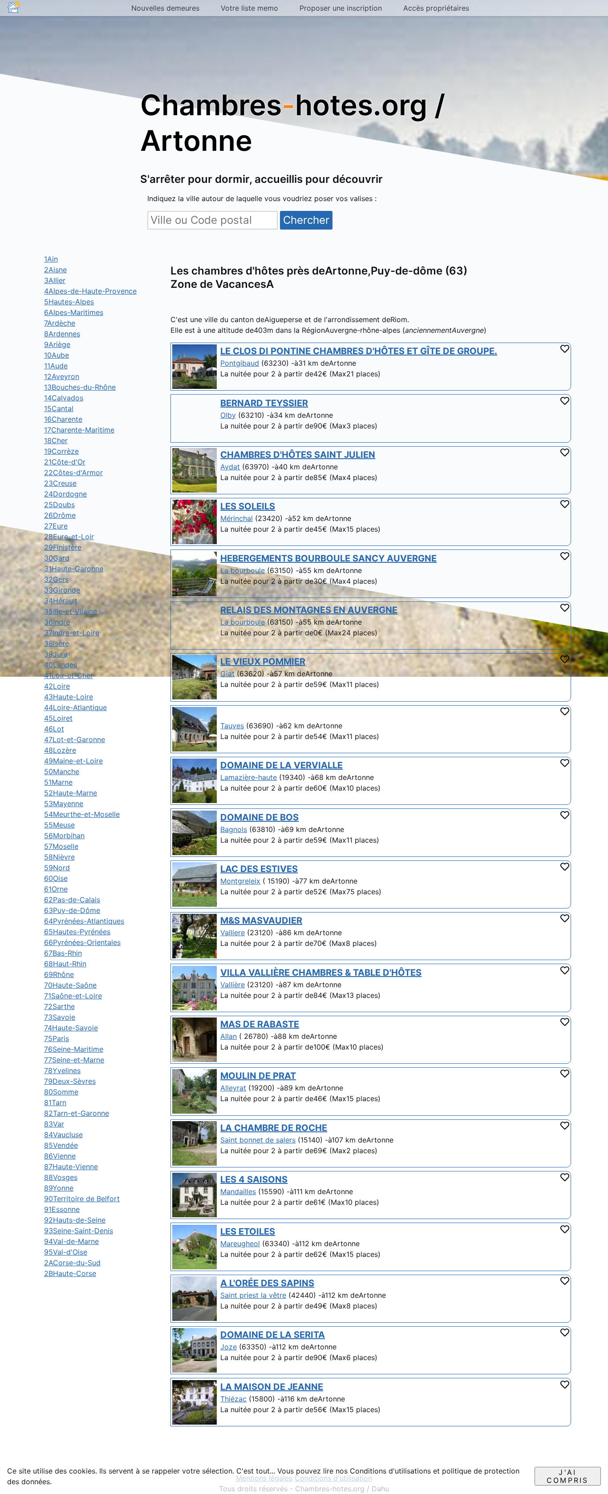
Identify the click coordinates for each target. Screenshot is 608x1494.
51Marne (58, 782)
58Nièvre (59, 856)
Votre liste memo (249, 8)
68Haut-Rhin (65, 963)
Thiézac (233, 1398)
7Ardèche (59, 323)
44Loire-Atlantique (75, 707)
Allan (228, 1036)
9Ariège (57, 344)
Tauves (232, 725)
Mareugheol (240, 1243)
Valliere (232, 932)
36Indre (57, 622)
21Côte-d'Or (64, 461)
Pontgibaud (239, 363)
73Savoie (59, 1017)
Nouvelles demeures (165, 8)
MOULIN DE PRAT (258, 1075)
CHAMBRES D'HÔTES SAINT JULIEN (297, 454)
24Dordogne (65, 493)
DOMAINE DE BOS (259, 817)
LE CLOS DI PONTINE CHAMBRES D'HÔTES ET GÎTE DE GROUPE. (358, 351)
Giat (227, 673)
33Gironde (62, 589)
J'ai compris (567, 1476)
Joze (228, 1346)
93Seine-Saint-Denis (78, 1230)
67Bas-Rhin (63, 953)
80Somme (61, 1091)
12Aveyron (61, 376)
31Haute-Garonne (73, 568)
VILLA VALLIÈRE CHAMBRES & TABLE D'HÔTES (321, 972)
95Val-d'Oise (65, 1252)
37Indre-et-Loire (71, 632)
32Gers (56, 579)
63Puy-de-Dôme (72, 910)
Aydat (230, 466)
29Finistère (62, 547)
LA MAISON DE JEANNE (271, 1386)
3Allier (54, 280)
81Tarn (55, 1102)
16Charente (63, 419)
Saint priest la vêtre (253, 1295)
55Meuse (59, 824)
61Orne (56, 888)
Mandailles (238, 1191)
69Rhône (59, 974)
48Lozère (60, 750)
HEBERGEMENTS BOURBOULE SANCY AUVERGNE (328, 558)
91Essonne (62, 1209)
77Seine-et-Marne (74, 1059)
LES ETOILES (247, 1231)
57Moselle (61, 846)
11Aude (56, 365)
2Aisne (55, 269)
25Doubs (59, 504)
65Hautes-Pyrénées (77, 931)
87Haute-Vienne (71, 1166)
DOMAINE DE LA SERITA (272, 1334)
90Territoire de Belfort (82, 1198)
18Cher (56, 440)
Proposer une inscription (341, 8)
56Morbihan (64, 835)
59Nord (57, 867)
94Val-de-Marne (71, 1241)
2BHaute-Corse (70, 1273)
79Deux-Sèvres (70, 1081)
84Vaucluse (63, 1134)
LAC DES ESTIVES (259, 869)
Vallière (232, 984)
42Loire (57, 686)
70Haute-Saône (70, 985)
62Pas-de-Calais (72, 899)
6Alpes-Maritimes (73, 312)
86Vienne (60, 1155)
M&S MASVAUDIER (261, 920)
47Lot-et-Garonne (74, 739)
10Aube (56, 355)
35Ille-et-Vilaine (70, 611)
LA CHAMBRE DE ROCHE (273, 1128)
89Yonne (58, 1187)
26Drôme (60, 515)
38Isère (56, 643)
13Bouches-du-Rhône (80, 387)
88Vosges (60, 1177)
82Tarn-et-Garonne (76, 1113)
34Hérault (60, 600)
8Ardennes (62, 333)
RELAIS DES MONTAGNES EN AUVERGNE (308, 610)
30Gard (56, 557)
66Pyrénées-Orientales (82, 942)
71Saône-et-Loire (73, 995)
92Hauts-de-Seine (74, 1219)
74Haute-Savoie (71, 1027)
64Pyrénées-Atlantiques (84, 921)
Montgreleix (240, 880)
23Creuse (60, 483)
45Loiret (58, 718)
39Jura (56, 654)
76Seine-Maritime (73, 1049)
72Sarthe (59, 1006)
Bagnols (233, 829)
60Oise (56, 878)
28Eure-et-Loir (69, 536)
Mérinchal (236, 518)
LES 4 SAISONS (254, 1179)
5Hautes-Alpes (69, 301)
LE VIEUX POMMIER (262, 661)
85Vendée (61, 1145)
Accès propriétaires (436, 8)
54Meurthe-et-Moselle (82, 814)
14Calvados (63, 397)
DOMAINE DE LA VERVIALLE (281, 765)
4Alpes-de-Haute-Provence (90, 291)
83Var (54, 1123)
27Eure (56, 525)
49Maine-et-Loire (73, 760)
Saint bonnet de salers (258, 1139)
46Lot (54, 728)
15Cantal (58, 408)
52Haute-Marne (70, 792)
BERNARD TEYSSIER (264, 403)
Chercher (306, 220)
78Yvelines (62, 1070)
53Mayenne (63, 803)
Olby (228, 415)
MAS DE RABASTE (259, 1024)
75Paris (56, 1038)
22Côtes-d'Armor (73, 472)
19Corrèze (61, 451)
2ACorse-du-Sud (72, 1262)
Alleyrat (233, 1087)
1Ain (51, 258)
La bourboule (242, 570)
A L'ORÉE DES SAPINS (267, 1283)
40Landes (60, 664)
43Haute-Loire (68, 696)
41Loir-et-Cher (68, 675)
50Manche (61, 771)
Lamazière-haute (248, 777)
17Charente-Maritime (79, 429)
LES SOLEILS (247, 506)
